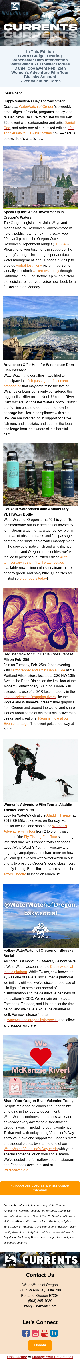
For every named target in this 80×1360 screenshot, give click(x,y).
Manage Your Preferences (52, 1357)
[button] (40, 1188)
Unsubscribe (17, 1357)
